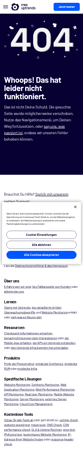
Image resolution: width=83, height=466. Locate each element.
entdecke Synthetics (49, 364)
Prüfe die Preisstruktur (19, 364)
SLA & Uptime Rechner (46, 429)
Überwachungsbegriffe (19, 312)
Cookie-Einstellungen (41, 234)
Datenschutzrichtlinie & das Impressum (41, 266)
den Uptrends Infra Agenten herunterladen (39, 348)
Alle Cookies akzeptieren (41, 255)
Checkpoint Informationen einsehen (28, 333)
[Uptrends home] (23, 7)
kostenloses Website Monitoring (45, 434)
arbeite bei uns (14, 291)
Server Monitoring (32, 399)
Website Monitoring (55, 312)
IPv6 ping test (13, 434)
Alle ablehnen (41, 244)
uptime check (68, 420)
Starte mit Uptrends (17, 307)
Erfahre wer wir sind (17, 286)
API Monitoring (13, 394)
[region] (41, 233)
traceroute (38, 425)
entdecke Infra (27, 368)
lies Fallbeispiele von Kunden (51, 286)
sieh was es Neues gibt (26, 317)
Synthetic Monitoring (45, 384)
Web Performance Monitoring (55, 389)
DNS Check (54, 425)
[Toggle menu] (5, 6)
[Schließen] (75, 206)
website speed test (17, 425)
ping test (69, 429)
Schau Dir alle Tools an (18, 420)
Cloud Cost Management (36, 404)
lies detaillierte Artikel (46, 307)
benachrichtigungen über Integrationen (30, 338)
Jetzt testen (66, 6)
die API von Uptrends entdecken (54, 343)
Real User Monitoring (39, 394)
